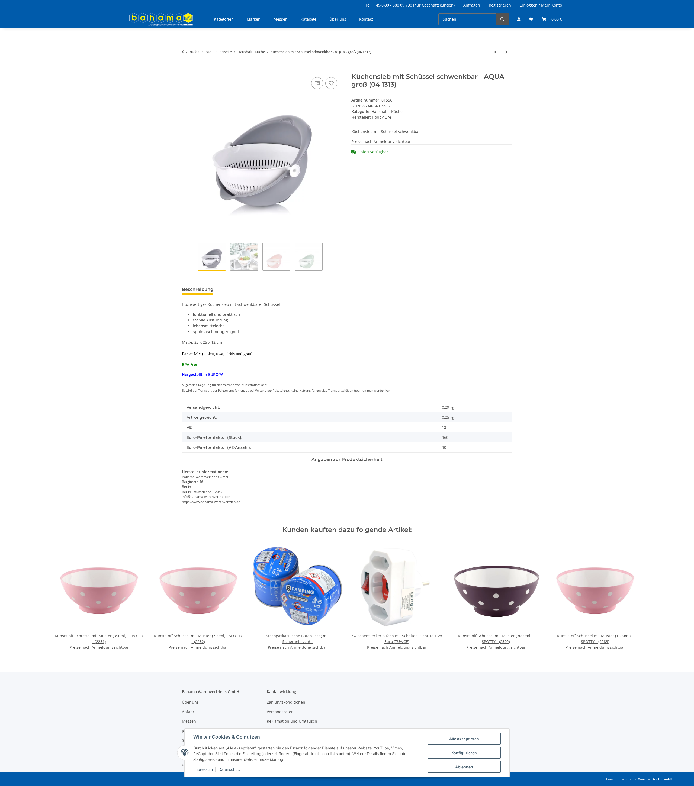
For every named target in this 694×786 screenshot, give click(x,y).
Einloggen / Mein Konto (541, 5)
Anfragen (471, 5)
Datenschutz (230, 769)
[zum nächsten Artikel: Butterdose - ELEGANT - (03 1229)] (506, 52)
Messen (281, 19)
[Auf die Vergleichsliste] (317, 83)
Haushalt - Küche (387, 111)
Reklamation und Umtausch (292, 721)
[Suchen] (502, 19)
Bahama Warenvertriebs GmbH (648, 779)
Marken (254, 19)
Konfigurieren (464, 753)
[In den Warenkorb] (186, 70)
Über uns (337, 19)
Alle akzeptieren (464, 738)
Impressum (203, 769)
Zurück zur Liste (198, 51)
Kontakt (366, 19)
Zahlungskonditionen (286, 702)
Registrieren (500, 5)
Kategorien (224, 19)
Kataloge (308, 19)
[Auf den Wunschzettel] (331, 83)
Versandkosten (280, 711)
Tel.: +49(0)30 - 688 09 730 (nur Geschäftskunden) (410, 5)
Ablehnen (464, 767)
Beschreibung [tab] (197, 289)
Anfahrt (189, 711)
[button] (519, 19)
